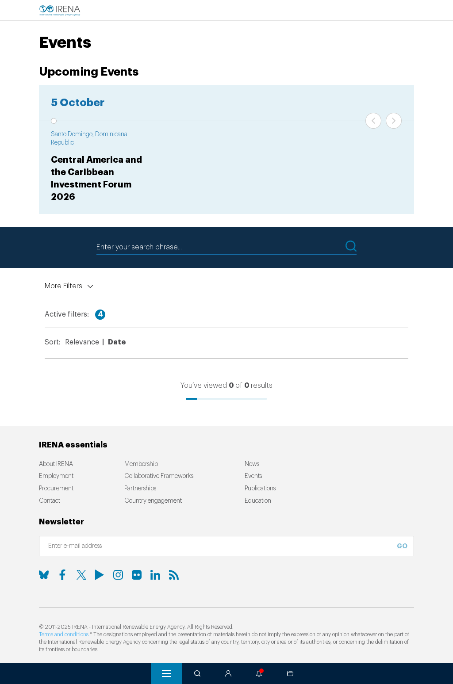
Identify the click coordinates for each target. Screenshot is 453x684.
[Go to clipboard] (290, 673)
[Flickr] (137, 574)
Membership (141, 464)
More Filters (63, 286)
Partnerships (140, 488)
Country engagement (153, 501)
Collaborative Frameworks (158, 476)
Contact (49, 501)
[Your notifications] (259, 673)
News (252, 464)
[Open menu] (166, 673)
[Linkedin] (155, 574)
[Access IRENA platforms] (228, 673)
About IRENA (56, 464)
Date (117, 342)
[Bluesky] (44, 574)
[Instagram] (118, 574)
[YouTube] (99, 574)
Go (402, 546)
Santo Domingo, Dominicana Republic (89, 138)
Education (258, 501)
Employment (56, 476)
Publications (260, 488)
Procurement (56, 488)
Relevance (82, 342)
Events (253, 476)
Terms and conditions (63, 634)
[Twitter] (81, 574)
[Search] (197, 673)
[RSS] (174, 574)
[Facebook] (62, 574)
